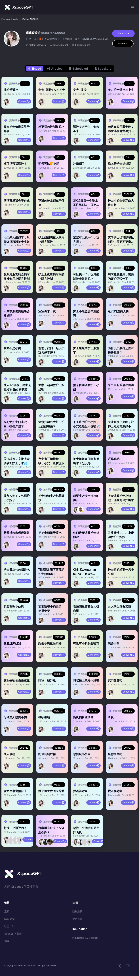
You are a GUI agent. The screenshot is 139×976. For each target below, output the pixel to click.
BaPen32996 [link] (30, 19)
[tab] (34, 68)
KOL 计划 (9, 918)
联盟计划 (9, 926)
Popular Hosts (9, 19)
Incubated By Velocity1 (85, 937)
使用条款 (77, 918)
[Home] (18, 7)
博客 (6, 941)
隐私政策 (77, 911)
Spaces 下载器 (13, 933)
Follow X (122, 43)
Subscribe (123, 33)
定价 (6, 911)
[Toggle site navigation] (132, 6)
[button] (17, 93)
